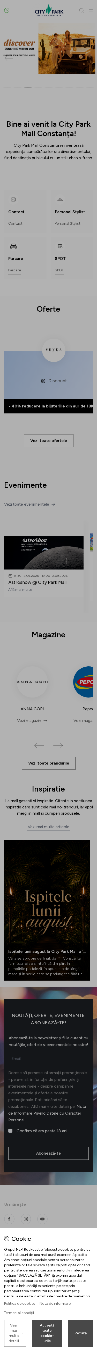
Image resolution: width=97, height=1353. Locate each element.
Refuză (80, 1333)
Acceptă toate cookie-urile (47, 1333)
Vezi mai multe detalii (14, 1333)
